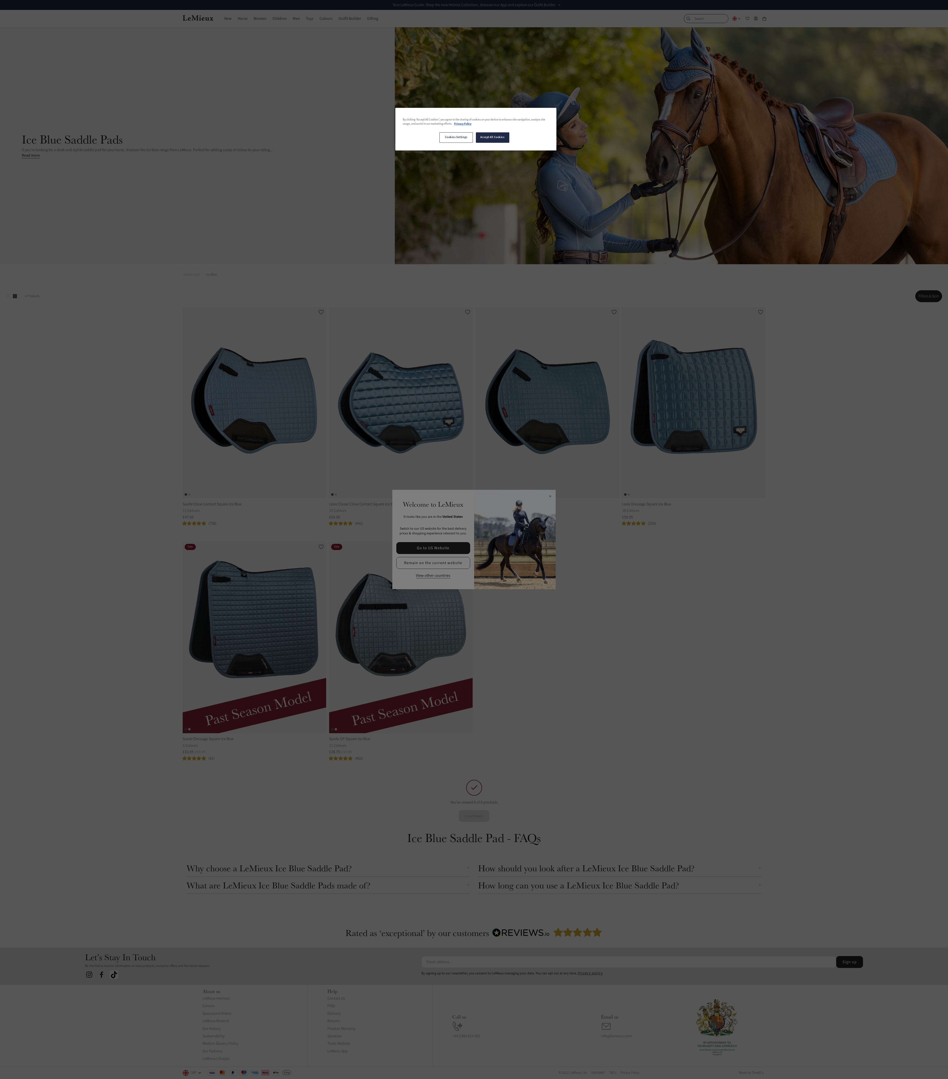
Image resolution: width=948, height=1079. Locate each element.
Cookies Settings (456, 137)
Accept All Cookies (492, 137)
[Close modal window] (550, 496)
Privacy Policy (462, 124)
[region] (475, 129)
